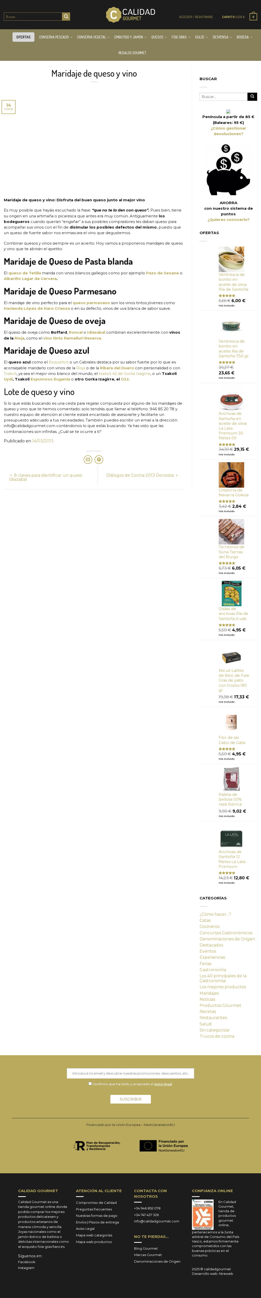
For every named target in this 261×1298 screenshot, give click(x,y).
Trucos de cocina (217, 1036)
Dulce (199, 37)
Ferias (205, 963)
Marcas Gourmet (148, 1255)
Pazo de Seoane (162, 273)
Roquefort (59, 362)
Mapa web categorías (94, 1235)
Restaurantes (213, 1017)
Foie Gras (179, 37)
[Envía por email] (88, 459)
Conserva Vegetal (91, 37)
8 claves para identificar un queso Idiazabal (45, 477)
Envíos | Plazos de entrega (97, 1222)
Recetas (208, 1011)
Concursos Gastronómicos (226, 932)
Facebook (26, 1262)
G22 (125, 379)
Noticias (207, 999)
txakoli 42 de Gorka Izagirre (124, 373)
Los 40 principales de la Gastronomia (223, 978)
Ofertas (23, 37)
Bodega (243, 37)
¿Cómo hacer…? (215, 914)
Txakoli (10, 373)
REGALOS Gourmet (132, 53)
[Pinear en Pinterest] (99, 459)
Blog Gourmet (146, 1248)
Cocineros (209, 926)
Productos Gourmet (220, 1005)
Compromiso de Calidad (96, 1203)
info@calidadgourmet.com (156, 1221)
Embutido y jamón (128, 37)
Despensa (220, 37)
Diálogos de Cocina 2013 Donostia (140, 475)
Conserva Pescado (54, 37)
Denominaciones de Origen (227, 939)
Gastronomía (213, 969)
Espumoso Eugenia (51, 379)
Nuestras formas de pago (97, 1216)
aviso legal (163, 1084)
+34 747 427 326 (146, 1215)
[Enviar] (66, 16)
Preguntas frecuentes (94, 1209)
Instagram (26, 1268)
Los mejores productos (223, 986)
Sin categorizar (215, 1030)
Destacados (211, 945)
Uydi (8, 379)
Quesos (157, 37)
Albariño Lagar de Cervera (30, 278)
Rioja (19, 338)
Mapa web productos (94, 1242)
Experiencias (212, 957)
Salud (206, 1024)
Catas (205, 920)
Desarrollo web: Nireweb (212, 1274)
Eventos (208, 951)
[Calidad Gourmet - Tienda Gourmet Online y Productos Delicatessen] (130, 14)
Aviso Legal (85, 1228)
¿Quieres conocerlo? (228, 219)
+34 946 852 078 (147, 1208)
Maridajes (209, 993)
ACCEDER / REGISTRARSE (196, 17)
